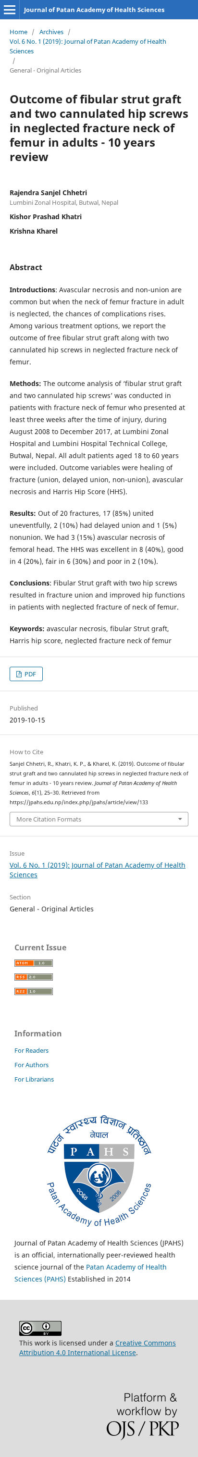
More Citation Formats (48, 819)
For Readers (31, 1050)
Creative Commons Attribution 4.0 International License (97, 1347)
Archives (51, 31)
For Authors (31, 1064)
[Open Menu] (9, 9)
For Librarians (34, 1079)
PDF (29, 674)
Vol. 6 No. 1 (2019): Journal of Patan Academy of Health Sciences (88, 46)
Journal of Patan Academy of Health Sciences (94, 9)
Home (18, 31)
